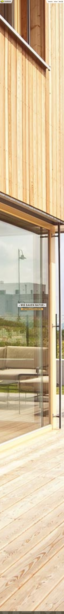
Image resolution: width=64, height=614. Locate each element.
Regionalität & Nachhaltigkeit (16, 613)
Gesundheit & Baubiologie (5, 613)
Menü (60, 1)
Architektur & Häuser (26, 612)
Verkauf (55, 1)
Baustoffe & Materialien (58, 613)
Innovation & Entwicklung (37, 613)
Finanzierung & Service (48, 613)
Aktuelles (50, 1)
